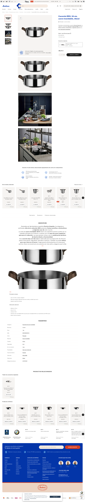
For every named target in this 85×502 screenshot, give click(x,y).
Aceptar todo (55, 496)
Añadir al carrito (74, 54)
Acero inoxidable (26, 338)
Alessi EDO (25, 355)
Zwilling (17, 469)
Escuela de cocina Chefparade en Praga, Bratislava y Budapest (49, 472)
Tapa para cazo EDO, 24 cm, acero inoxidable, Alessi (71, 44)
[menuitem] (4, 9)
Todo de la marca (77, 184)
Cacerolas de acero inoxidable (29, 324)
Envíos (28, 467)
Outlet (6, 473)
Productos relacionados (50, 215)
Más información (33, 498)
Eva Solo (17, 473)
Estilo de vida (7, 469)
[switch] (82, 498)
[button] (9, 421)
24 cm (24, 341)
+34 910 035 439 (64, 470)
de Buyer (17, 471)
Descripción (32, 215)
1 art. (24, 347)
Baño (6, 467)
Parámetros (39, 215)
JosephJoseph (18, 467)
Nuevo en (74, 9)
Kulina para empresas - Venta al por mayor (49, 468)
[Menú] (83, 491)
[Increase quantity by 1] (64, 54)
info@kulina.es (63, 475)
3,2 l (23, 344)
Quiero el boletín (72, 447)
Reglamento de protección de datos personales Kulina (33, 472)
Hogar (6, 471)
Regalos (81, 9)
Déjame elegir (26, 499)
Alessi (24, 358)
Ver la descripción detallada (64, 29)
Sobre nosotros (46, 479)
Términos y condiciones (32, 469)
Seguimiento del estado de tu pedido (48, 475)
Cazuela (24, 352)
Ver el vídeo (48, 52)
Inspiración (67, 9)
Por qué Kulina (45, 477)
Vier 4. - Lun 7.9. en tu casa (64, 33)
